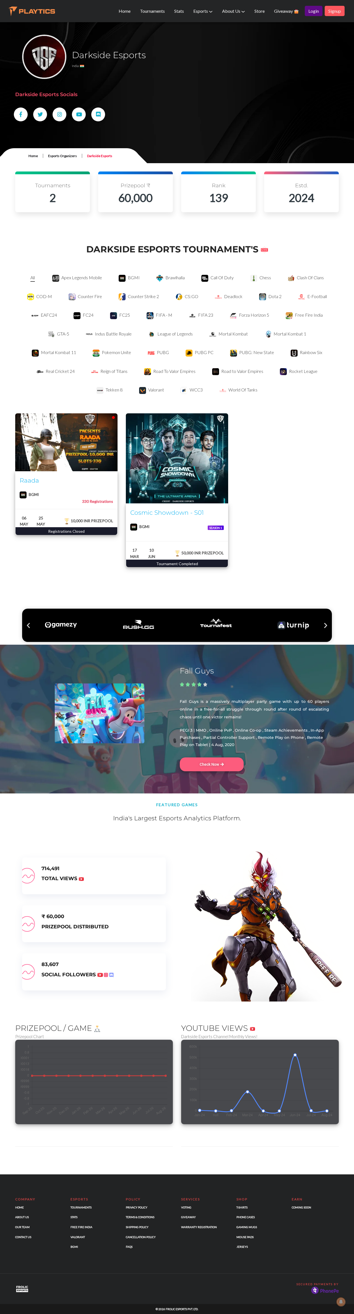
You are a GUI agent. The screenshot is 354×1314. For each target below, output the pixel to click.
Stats (179, 11)
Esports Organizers (62, 156)
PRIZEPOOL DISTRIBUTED (75, 927)
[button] (28, 625)
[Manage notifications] (341, 1301)
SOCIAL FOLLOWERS (69, 975)
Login (313, 11)
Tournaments (152, 11)
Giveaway (284, 11)
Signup (334, 11)
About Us (231, 11)
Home (125, 11)
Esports (201, 11)
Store (259, 11)
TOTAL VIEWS (60, 878)
